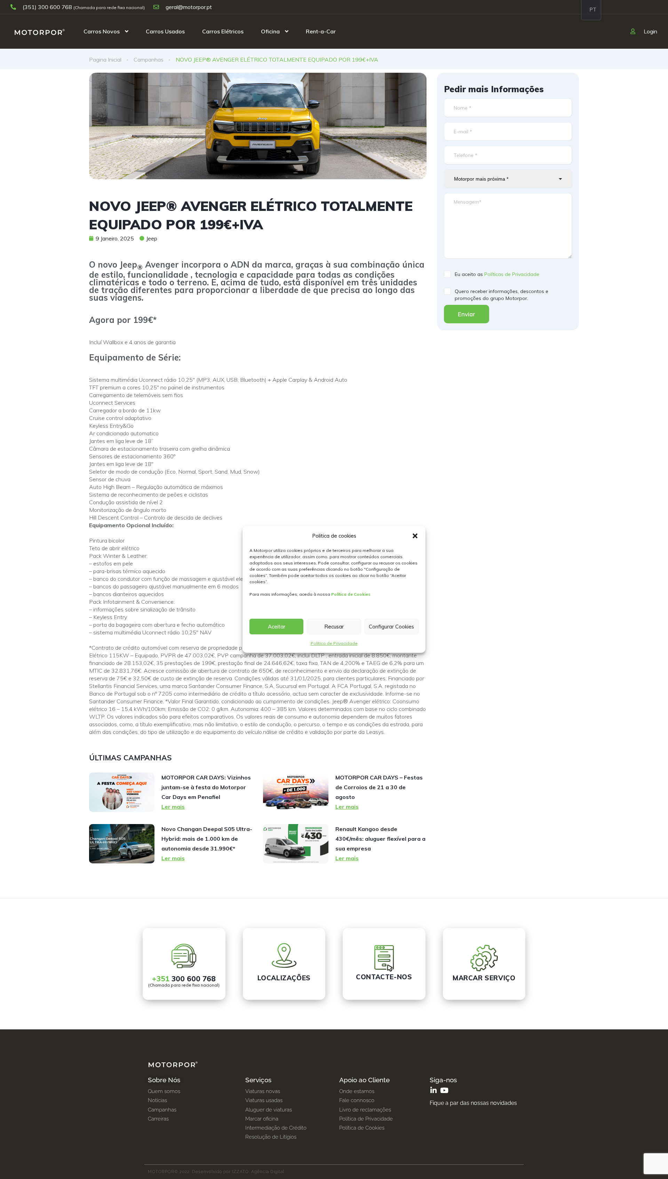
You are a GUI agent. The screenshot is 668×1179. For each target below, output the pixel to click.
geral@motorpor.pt (188, 6)
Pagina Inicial (105, 59)
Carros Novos (102, 31)
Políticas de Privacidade (511, 274)
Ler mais (173, 806)
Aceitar (276, 626)
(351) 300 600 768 (47, 6)
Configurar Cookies (391, 626)
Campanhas (149, 59)
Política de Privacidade (334, 643)
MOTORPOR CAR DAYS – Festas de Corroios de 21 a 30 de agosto (379, 787)
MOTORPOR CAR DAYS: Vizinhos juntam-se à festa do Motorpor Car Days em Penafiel (206, 787)
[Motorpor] (39, 31)
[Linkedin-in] (433, 1090)
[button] (415, 535)
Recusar (334, 626)
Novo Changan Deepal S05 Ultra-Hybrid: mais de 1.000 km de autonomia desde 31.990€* (206, 838)
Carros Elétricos (223, 31)
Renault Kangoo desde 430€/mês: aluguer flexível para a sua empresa (380, 838)
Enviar (466, 314)
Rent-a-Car (321, 31)
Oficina (270, 31)
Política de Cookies (351, 594)
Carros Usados (165, 31)
